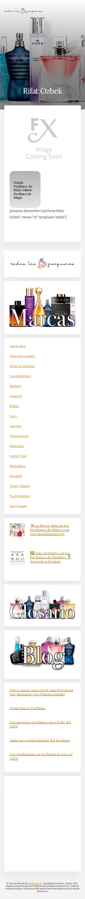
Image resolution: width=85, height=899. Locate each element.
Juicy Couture (18, 506)
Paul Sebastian (20, 496)
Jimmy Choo (18, 456)
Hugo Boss (17, 446)
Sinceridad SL (35, 883)
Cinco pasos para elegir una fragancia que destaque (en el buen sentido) (41, 692)
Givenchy (16, 396)
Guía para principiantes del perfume (40, 740)
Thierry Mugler (20, 486)
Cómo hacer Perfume (27, 708)
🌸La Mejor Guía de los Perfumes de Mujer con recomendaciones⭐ (49, 529)
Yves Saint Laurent (22, 356)
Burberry (16, 386)
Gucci (13, 416)
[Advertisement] (42, 50)
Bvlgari (14, 406)
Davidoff (16, 476)
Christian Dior (19, 436)
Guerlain (15, 426)
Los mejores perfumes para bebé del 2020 (40, 724)
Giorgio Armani (20, 376)
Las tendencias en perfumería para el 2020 (41, 756)
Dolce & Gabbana (22, 366)
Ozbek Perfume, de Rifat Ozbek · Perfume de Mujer (23, 190)
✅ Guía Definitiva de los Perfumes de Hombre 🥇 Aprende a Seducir (50, 557)
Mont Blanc (17, 466)
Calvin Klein (18, 346)
